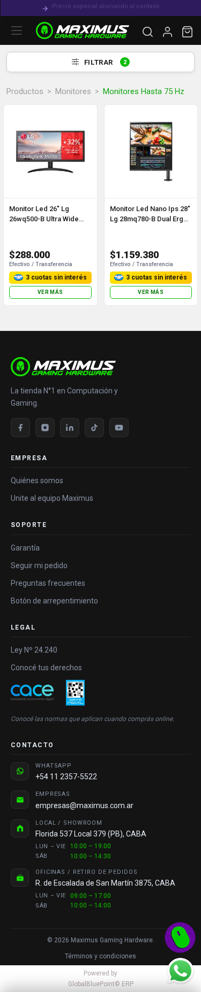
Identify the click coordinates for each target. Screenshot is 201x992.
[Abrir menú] (17, 30)
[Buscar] (148, 32)
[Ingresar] (167, 32)
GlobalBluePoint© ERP (100, 979)
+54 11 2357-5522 (66, 776)
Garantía (25, 548)
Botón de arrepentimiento (54, 600)
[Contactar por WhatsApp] (180, 970)
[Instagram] (45, 427)
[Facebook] (20, 427)
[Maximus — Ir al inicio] (82, 30)
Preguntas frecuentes (48, 583)
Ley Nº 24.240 (34, 650)
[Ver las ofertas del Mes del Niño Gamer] (180, 937)
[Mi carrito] (187, 32)
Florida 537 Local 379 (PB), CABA (90, 834)
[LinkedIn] (69, 427)
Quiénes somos (37, 480)
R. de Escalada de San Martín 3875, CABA (105, 883)
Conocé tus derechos (46, 667)
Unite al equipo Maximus (52, 498)
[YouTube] (119, 427)
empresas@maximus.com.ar (84, 805)
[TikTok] (94, 427)
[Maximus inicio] (100, 366)
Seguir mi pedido (39, 565)
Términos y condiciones (100, 956)
